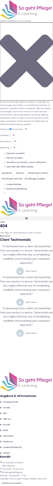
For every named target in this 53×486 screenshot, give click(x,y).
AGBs (5, 430)
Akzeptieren (7, 173)
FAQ (5, 413)
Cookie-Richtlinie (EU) (12, 447)
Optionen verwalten (15, 153)
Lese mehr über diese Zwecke (19, 166)
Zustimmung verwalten (11, 483)
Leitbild (6, 453)
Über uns (7, 419)
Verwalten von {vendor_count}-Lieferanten (26, 162)
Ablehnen (20, 173)
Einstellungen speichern (12, 179)
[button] (26, 61)
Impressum (8, 441)
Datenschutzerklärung (16, 189)
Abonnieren (8, 436)
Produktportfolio (10, 402)
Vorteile (6, 407)
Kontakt (6, 424)
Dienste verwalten (14, 158)
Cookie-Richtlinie (13, 184)
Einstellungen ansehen (38, 173)
